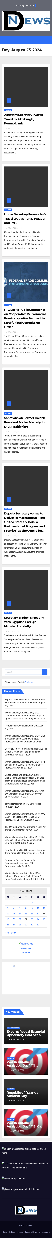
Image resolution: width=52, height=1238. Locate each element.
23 (32, 919)
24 (38, 919)
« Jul (7, 933)
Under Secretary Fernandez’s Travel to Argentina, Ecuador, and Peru (25, 219)
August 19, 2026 (16, 1101)
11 (44, 908)
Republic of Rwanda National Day (21, 726)
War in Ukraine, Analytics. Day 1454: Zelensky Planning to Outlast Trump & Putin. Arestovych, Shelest (23, 876)
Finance (8, 305)
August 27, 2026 (16, 1040)
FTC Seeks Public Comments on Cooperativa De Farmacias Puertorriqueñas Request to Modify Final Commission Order (25, 318)
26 (8, 925)
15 (26, 914)
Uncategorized (13, 1028)
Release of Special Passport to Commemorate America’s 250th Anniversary (20, 863)
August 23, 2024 (14, 129)
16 (32, 914)
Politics (8, 110)
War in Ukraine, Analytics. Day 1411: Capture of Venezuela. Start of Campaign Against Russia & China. (25, 716)
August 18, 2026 (16, 1131)
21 (20, 919)
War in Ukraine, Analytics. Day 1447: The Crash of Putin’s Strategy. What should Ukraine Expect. (25, 840)
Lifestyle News (31, 1232)
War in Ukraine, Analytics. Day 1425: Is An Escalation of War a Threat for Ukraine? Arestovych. (25, 765)
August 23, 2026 (16, 1070)
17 (38, 914)
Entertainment (44, 1232)
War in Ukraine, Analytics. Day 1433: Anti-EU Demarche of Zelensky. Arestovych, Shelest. (25, 794)
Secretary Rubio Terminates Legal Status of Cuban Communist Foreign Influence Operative (26, 752)
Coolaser (28, 682)
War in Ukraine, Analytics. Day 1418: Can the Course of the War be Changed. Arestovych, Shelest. (25, 739)
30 (32, 925)
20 (14, 919)
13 (14, 914)
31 (38, 925)
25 (44, 919)
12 (8, 914)
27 (14, 925)
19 (8, 919)
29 (26, 925)
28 (20, 925)
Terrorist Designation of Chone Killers (23, 804)
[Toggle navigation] (28, 40)
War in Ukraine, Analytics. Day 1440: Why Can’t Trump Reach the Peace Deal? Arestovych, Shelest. (25, 817)
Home (5, 1232)
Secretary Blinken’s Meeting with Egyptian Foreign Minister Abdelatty (24, 622)
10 (38, 908)
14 (20, 914)
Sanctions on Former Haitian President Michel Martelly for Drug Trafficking (24, 422)
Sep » (14, 933)
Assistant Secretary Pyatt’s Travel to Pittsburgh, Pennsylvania (23, 119)
